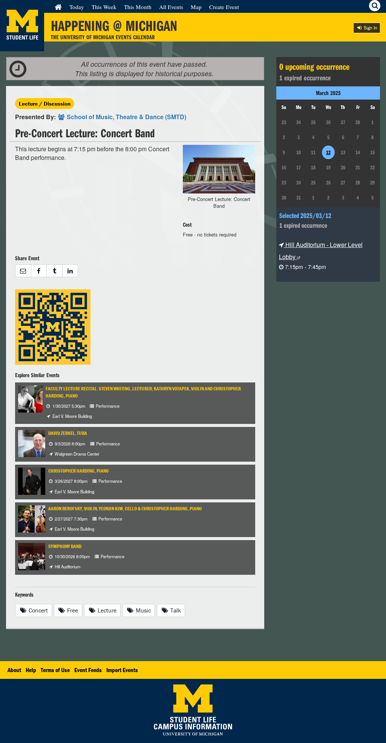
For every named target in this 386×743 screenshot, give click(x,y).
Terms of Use (55, 670)
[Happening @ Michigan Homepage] (22, 46)
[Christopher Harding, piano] (32, 480)
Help (31, 670)
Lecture (106, 610)
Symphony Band (64, 546)
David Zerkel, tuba (67, 433)
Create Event (224, 7)
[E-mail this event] (23, 271)
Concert (37, 610)
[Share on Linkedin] (70, 271)
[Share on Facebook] (39, 271)
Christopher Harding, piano (78, 471)
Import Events (122, 670)
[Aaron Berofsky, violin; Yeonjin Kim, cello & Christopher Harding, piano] (43, 518)
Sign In (370, 28)
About (14, 670)
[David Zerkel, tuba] (38, 443)
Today (76, 7)
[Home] (58, 7)
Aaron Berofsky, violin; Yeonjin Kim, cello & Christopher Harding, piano (125, 508)
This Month (138, 7)
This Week (104, 7)
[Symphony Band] (38, 555)
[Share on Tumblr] (54, 271)
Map (196, 7)
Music (142, 610)
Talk (175, 610)
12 (328, 152)
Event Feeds (88, 670)
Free (72, 610)
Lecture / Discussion (44, 103)
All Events (171, 7)
